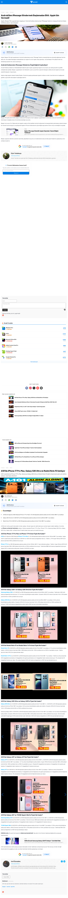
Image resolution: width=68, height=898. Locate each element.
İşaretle (13, 886)
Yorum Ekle (6, 877)
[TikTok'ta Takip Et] (41, 388)
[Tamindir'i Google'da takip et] (34, 146)
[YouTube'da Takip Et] (37, 388)
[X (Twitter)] (62, 861)
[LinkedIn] (64, 861)
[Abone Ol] (16, 47)
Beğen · (4, 886)
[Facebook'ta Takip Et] (26, 388)
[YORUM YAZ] (13, 48)
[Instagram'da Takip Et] (30, 388)
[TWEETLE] (6, 48)
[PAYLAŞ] (2, 48)
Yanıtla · (8, 886)
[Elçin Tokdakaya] (6, 153)
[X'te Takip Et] (34, 388)
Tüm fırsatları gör (34, 361)
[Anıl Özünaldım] (6, 861)
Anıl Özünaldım (8, 495)
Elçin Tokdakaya (8, 42)
